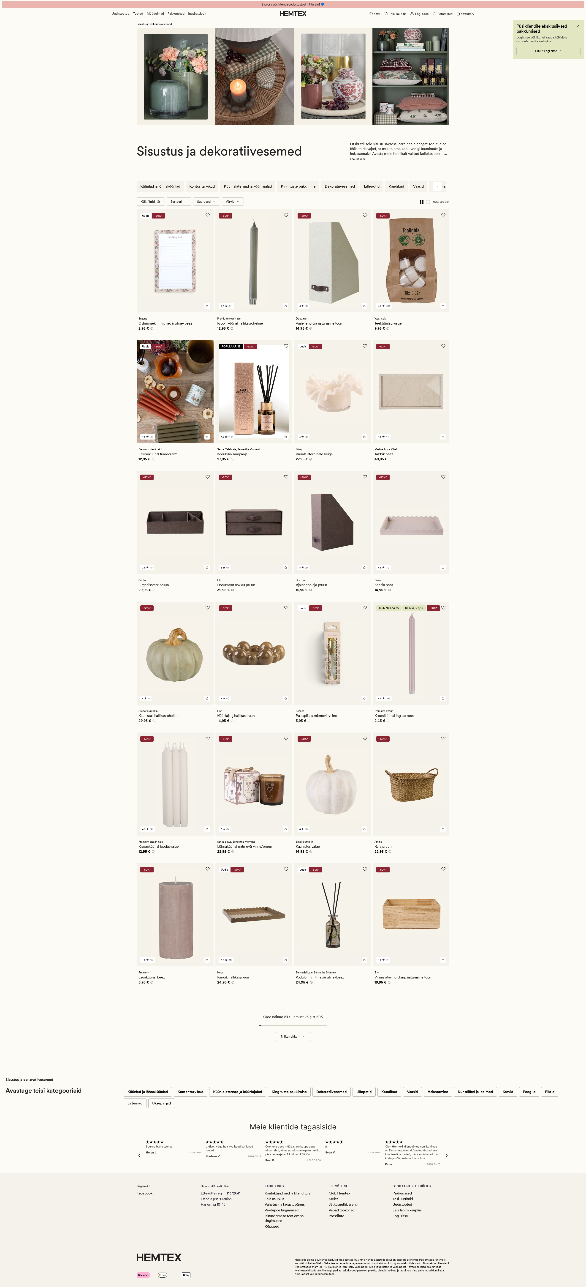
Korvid (508, 1092)
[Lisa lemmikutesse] (208, 215)
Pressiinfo (336, 1216)
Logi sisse (400, 1216)
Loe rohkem (357, 159)
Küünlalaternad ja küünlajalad (248, 186)
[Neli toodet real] (421, 201)
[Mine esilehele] (293, 13)
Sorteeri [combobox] (176, 201)
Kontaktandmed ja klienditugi (287, 1193)
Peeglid (529, 1092)
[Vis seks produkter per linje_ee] (428, 201)
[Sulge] (578, 26)
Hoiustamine (443, 186)
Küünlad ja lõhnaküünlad (160, 186)
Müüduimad (155, 13)
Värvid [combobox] (230, 201)
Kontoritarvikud (202, 186)
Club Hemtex (339, 1193)
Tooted (138, 13)
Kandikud (396, 186)
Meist (333, 1199)
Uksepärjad (161, 1103)
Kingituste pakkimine (298, 186)
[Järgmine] (437, 186)
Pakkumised (176, 13)
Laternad (135, 1103)
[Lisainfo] (151, 329)
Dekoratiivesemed (340, 186)
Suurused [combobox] (204, 201)
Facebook (144, 1193)
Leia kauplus (274, 1199)
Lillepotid (372, 186)
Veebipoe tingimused (281, 1210)
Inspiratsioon (197, 13)
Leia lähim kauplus (407, 1210)
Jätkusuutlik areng (343, 1204)
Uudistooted (120, 13)
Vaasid (418, 186)
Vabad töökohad (341, 1210)
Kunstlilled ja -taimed (475, 1092)
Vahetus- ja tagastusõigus (284, 1204)
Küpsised (272, 1226)
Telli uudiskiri (403, 1199)
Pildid (549, 1092)
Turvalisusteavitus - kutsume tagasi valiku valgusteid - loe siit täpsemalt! (293, 4)
